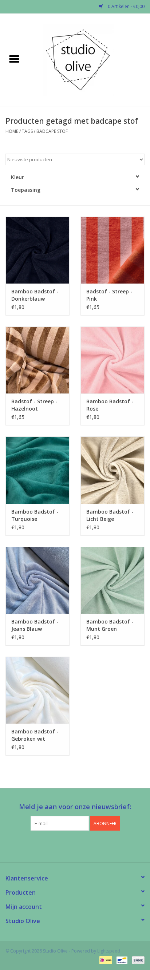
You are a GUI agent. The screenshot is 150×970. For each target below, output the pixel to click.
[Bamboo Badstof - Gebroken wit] (37, 690)
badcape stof (52, 131)
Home (11, 131)
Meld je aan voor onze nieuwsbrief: (75, 807)
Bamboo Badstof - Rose (110, 405)
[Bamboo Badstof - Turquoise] (37, 469)
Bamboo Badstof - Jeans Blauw (35, 625)
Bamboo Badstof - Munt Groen (110, 625)
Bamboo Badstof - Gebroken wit (35, 735)
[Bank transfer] (137, 960)
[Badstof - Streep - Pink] (112, 250)
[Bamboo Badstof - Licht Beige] (112, 469)
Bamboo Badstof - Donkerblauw (35, 295)
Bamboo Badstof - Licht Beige (110, 515)
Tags (27, 131)
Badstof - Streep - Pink (109, 295)
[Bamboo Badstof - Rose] (112, 359)
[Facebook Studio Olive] (62, 845)
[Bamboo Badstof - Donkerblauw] (37, 250)
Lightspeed (108, 951)
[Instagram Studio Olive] (88, 845)
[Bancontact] (121, 960)
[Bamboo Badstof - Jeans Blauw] (37, 580)
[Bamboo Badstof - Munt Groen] (112, 580)
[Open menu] (14, 58)
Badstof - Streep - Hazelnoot (34, 405)
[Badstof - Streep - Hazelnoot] (37, 359)
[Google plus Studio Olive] (75, 845)
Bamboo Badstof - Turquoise (35, 515)
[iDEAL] (105, 960)
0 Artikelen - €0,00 (126, 6)
